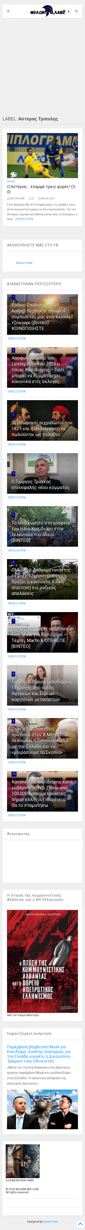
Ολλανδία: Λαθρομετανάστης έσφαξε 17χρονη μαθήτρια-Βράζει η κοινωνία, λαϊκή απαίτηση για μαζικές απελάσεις (41, 581)
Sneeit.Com (50, 1221)
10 (14, 774)
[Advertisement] (42, 67)
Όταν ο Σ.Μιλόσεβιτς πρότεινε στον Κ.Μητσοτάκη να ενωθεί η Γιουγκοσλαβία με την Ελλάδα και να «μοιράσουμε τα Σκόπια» (41, 740)
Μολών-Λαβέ (24, 262)
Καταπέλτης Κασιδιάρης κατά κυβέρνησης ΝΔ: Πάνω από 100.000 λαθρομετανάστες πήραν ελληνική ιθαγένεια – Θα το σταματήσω (42, 793)
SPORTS (11, 181)
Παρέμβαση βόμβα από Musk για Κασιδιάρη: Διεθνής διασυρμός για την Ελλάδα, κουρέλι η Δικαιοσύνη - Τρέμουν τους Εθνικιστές (40, 1053)
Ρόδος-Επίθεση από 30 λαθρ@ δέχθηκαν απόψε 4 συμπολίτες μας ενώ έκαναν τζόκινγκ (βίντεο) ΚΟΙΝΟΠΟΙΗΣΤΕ (41, 316)
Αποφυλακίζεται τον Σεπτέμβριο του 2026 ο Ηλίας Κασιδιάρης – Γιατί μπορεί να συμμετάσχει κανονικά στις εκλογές (38, 369)
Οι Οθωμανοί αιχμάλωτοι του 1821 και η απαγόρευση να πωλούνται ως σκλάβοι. (42, 428)
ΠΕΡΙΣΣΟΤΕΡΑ (24, 219)
